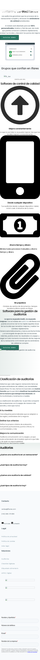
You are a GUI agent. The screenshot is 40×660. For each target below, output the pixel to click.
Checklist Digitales (8, 564)
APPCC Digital (6, 573)
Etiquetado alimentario (9, 568)
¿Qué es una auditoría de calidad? (15, 475)
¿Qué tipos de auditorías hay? (13, 465)
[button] (20, 454)
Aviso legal (5, 546)
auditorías (25, 321)
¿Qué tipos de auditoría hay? (13, 485)
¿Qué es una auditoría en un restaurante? (19, 454)
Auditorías (5, 559)
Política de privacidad (9, 536)
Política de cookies (8, 541)
